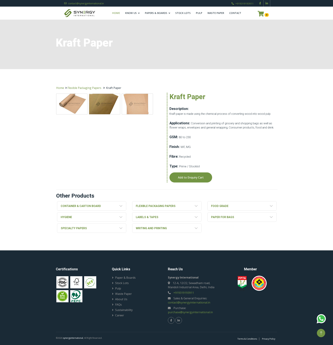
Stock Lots (183, 13)
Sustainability (124, 310)
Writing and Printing (151, 228)
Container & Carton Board (81, 206)
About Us (121, 299)
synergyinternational (73, 337)
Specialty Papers (74, 228)
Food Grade (219, 206)
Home (116, 13)
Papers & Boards (156, 13)
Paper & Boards (125, 278)
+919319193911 (244, 3)
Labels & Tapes (147, 217)
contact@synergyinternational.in (86, 3)
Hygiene (66, 217)
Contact (235, 13)
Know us (131, 13)
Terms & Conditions (247, 338)
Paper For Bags (222, 217)
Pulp (199, 13)
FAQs (118, 304)
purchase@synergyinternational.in (190, 312)
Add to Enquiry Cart (191, 177)
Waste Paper (215, 13)
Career (119, 315)
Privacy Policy (268, 338)
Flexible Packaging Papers (84, 88)
